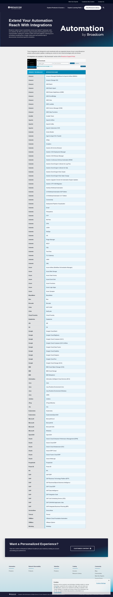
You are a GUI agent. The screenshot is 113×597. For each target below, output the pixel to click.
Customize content (81, 548)
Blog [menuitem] (96, 571)
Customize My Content (88, 1)
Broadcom (29, 594)
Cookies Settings (101, 583)
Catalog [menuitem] (75, 566)
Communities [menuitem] (98, 573)
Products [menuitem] (11, 571)
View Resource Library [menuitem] (92, 7)
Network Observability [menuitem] (35, 566)
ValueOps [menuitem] (56, 566)
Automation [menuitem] (12, 566)
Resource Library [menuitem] (77, 573)
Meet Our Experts (73, 1)
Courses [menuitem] (75, 571)
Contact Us (101, 1)
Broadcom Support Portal (68, 56)
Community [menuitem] (98, 566)
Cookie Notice (57, 592)
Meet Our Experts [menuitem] (99, 576)
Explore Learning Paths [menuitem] (74, 7)
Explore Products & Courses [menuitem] (55, 7)
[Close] (108, 580)
